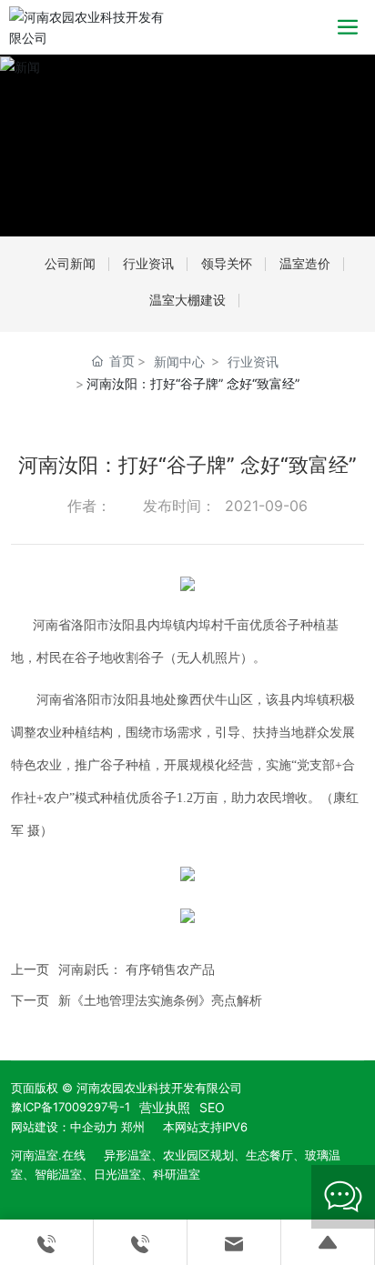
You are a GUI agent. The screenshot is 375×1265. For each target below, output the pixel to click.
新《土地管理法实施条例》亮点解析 (160, 1000)
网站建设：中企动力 (64, 1126)
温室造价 (304, 263)
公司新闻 (70, 263)
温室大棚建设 (187, 299)
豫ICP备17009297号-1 (70, 1106)
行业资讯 (148, 263)
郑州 (133, 1126)
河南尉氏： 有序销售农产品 (136, 969)
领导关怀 (226, 263)
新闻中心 (179, 361)
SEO (212, 1107)
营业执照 (164, 1107)
